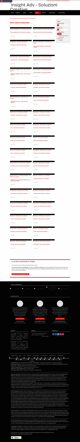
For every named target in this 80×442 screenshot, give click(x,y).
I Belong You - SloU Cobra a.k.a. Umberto (19, 193)
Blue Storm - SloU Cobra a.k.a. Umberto (41, 115)
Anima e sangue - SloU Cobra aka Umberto (42, 72)
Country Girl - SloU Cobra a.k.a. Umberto (41, 127)
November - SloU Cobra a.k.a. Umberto (41, 87)
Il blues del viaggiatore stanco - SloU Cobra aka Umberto (20, 74)
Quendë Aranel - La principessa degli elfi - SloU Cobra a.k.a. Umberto (20, 180)
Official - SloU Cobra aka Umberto (40, 140)
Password (59, 27)
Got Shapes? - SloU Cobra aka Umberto (41, 244)
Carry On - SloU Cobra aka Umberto (18, 244)
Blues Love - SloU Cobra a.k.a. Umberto (41, 218)
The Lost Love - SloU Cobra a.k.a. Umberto (42, 206)
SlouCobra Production (21, 18)
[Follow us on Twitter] (58, 334)
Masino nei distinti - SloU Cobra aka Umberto (43, 32)
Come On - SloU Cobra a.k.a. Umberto (18, 218)
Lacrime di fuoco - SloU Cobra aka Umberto (20, 59)
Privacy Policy (17, 421)
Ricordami (61, 32)
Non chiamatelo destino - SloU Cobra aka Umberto (42, 47)
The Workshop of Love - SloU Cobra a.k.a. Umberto (19, 102)
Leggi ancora (20, 318)
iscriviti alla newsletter (20, 274)
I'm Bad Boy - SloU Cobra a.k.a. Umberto (41, 153)
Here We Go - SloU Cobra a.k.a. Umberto (19, 115)
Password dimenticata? (63, 35)
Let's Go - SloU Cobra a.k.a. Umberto (40, 100)
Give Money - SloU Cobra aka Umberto (19, 231)
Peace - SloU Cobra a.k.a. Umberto (18, 153)
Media (14, 18)
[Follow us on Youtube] (61, 334)
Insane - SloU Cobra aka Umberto (40, 231)
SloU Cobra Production (31, 18)
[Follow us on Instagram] (63, 334)
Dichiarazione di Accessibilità (38, 429)
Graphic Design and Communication (30, 367)
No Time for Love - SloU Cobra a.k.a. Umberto (20, 165)
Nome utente (60, 23)
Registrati (61, 40)
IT (55, 0)
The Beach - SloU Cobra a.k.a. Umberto (41, 193)
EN (69, 0)
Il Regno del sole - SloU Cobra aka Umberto (42, 59)
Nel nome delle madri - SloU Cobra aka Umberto (21, 32)
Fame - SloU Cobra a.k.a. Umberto (18, 127)
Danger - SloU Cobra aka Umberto (18, 140)
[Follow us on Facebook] (53, 334)
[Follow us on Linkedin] (56, 334)
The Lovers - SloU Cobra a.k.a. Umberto (19, 206)
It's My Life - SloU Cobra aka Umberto (18, 87)
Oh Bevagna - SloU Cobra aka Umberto (19, 44)
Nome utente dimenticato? (60, 38)
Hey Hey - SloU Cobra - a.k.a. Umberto (41, 178)
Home (11, 18)
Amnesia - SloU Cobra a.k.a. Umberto (41, 165)
